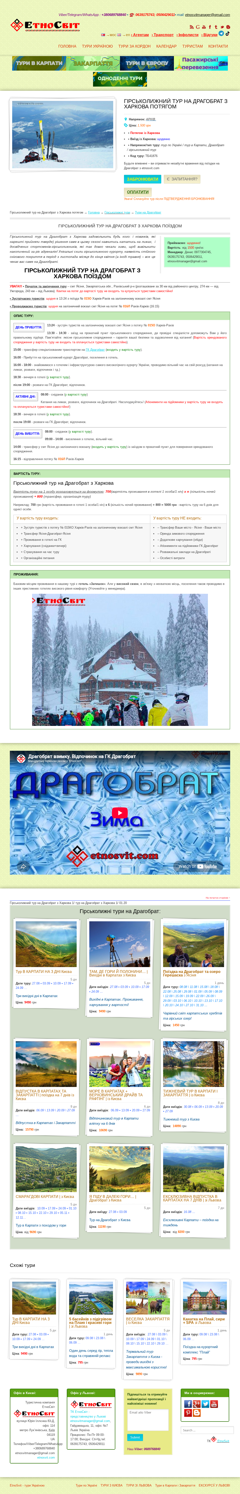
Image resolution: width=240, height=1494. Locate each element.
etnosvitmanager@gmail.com (90, 1421)
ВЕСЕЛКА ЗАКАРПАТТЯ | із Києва (148, 1321)
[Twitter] (222, 27)
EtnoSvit (223, 1441)
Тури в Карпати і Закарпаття (175, 1485)
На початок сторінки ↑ (218, 898)
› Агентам (140, 35)
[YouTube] (204, 27)
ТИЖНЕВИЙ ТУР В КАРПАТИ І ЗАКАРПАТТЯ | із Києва (190, 1093)
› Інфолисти (187, 35)
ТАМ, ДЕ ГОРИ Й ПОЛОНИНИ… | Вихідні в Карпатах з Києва (118, 973)
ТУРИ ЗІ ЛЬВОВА (139, 1485)
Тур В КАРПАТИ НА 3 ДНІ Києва (44, 972)
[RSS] (192, 27)
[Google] (198, 27)
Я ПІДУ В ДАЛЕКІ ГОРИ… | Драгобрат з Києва (112, 1198)
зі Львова (204, 1321)
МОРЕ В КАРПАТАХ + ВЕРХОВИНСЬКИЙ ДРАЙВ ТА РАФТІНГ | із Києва (116, 1095)
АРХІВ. (151, 119)
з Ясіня (192, 973)
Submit (135, 1437)
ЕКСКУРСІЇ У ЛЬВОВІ (214, 1485)
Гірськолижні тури (117, 212)
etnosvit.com (46, 1457)
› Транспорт (163, 35)
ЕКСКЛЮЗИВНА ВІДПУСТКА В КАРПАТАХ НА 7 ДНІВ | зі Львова (192, 1198)
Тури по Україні (86, 1485)
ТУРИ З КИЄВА (112, 1485)
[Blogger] (228, 27)
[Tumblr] (216, 27)
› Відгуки (209, 35)
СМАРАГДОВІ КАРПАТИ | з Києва (45, 1197)
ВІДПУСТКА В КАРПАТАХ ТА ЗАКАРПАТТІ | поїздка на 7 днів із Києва (45, 1095)
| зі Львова (90, 1322)
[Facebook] (210, 27)
